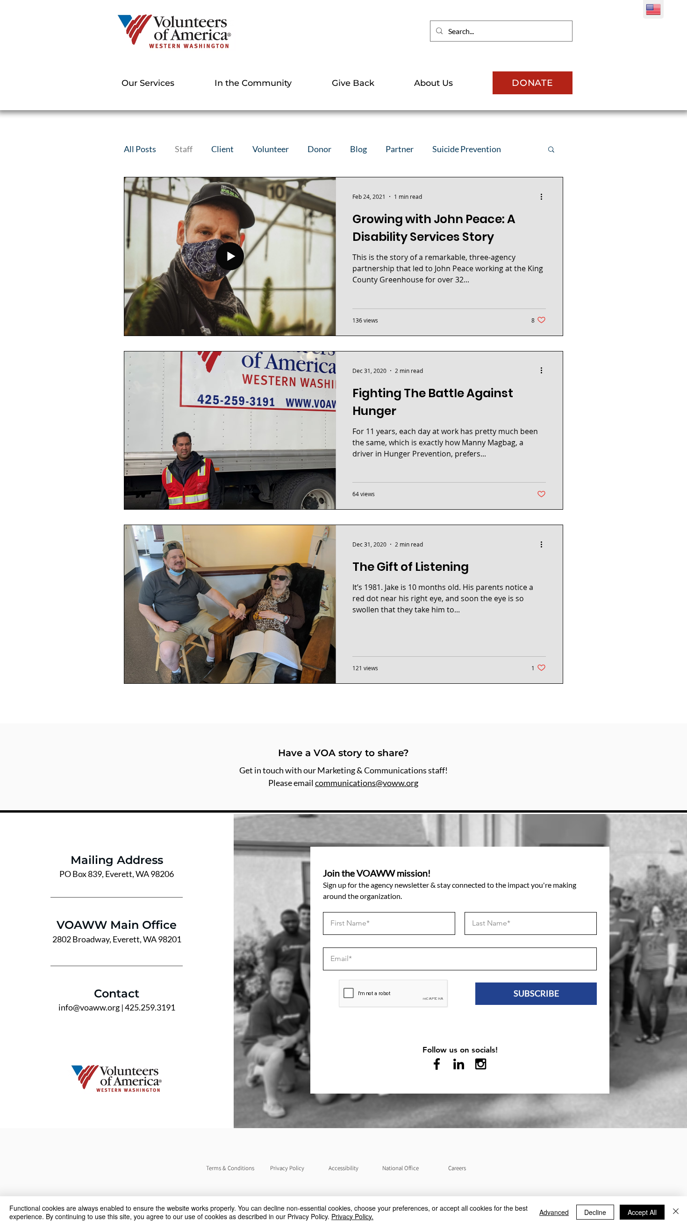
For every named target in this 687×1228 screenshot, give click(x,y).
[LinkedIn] (458, 1064)
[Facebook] (436, 1064)
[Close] (675, 1212)
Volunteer (270, 149)
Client (222, 149)
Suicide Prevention (466, 149)
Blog (358, 149)
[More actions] (544, 196)
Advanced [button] (554, 1212)
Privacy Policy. (352, 1216)
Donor (319, 149)
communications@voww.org (366, 783)
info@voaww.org (89, 1007)
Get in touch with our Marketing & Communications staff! (343, 770)
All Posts (140, 149)
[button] (161, 83)
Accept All (642, 1212)
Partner (400, 149)
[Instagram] (480, 1064)
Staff (184, 149)
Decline (595, 1212)
